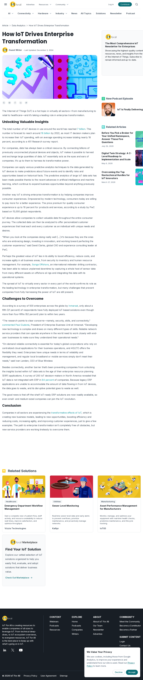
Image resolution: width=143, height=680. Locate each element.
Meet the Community (130, 621)
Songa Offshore (40, 264)
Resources (55, 629)
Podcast (130, 13)
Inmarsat (73, 305)
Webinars (54, 621)
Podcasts (54, 625)
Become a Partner (128, 629)
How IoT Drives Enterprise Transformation (49, 25)
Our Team (98, 625)
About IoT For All (101, 621)
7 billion (81, 129)
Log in (111, 4)
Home (75, 621)
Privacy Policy (30, 675)
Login (122, 641)
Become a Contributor (130, 625)
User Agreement (48, 675)
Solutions (101, 13)
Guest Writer (15, 50)
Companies (77, 629)
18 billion (45, 133)
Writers (75, 634)
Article (5, 25)
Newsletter (116, 13)
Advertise (30, 4)
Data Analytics (18, 25)
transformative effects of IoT (66, 412)
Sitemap (64, 675)
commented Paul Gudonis (15, 324)
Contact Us (125, 645)
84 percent (47, 379)
